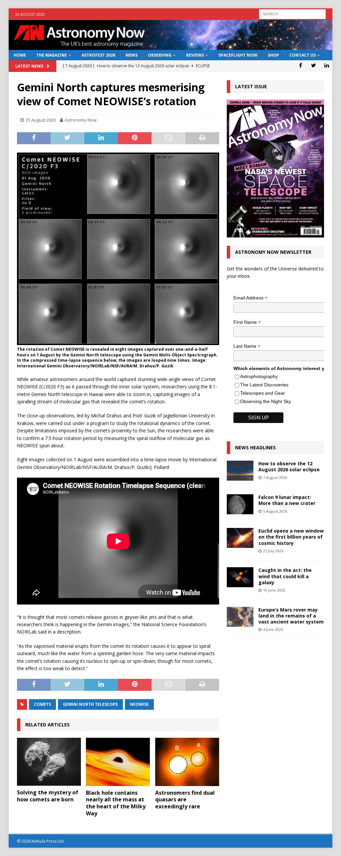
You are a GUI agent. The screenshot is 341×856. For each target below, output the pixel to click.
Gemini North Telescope (90, 704)
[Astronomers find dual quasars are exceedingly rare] (187, 762)
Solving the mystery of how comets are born (47, 796)
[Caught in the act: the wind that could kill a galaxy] (240, 577)
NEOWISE (139, 704)
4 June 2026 (273, 629)
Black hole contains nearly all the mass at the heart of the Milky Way (116, 803)
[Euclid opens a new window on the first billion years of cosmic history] (240, 538)
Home (20, 55)
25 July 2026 (273, 550)
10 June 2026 (274, 590)
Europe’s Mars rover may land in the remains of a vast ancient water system (291, 616)
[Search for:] (292, 13)
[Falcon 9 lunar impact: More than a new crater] (240, 504)
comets (42, 704)
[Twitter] (313, 65)
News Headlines (255, 447)
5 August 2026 (275, 511)
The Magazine (51, 55)
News (132, 55)
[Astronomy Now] (171, 46)
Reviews (195, 55)
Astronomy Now (81, 120)
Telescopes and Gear (262, 393)
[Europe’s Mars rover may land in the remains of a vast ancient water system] (240, 617)
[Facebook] (300, 65)
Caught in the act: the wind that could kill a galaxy (285, 576)
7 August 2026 (275, 477)
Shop (273, 55)
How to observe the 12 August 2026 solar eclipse (289, 466)
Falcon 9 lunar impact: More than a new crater (286, 500)
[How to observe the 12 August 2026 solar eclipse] (240, 471)
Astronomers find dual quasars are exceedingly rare (185, 799)
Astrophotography (259, 376)
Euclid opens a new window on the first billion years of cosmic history (291, 537)
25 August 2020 (41, 120)
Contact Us (302, 55)
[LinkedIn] (326, 65)
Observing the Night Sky (265, 401)
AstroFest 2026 (98, 55)
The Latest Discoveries (264, 384)
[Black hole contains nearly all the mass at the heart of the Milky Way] (118, 762)
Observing (159, 55)
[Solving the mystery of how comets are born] (49, 762)
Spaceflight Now (237, 55)
